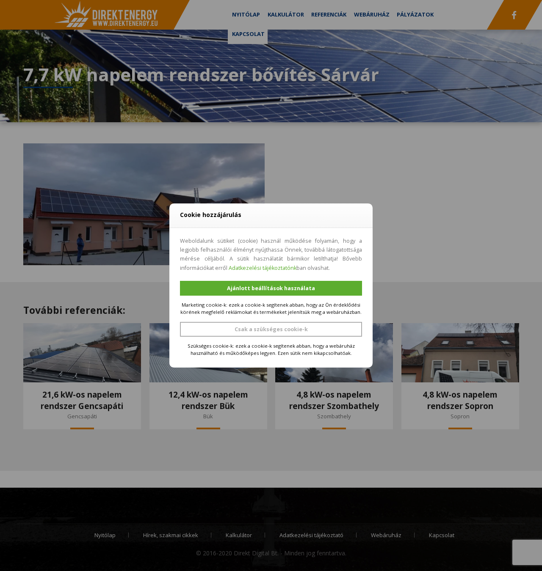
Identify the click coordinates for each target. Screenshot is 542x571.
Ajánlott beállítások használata (271, 288)
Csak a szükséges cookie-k (271, 329)
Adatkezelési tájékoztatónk (262, 268)
